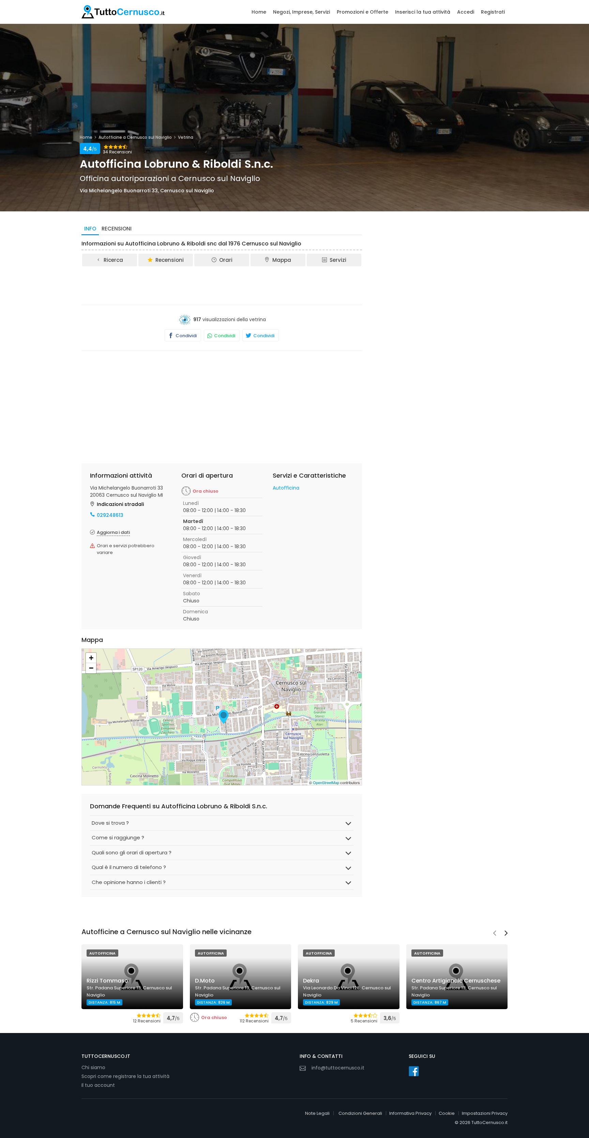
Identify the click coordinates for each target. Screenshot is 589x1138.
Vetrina (185, 137)
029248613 (110, 515)
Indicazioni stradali (120, 504)
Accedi (465, 12)
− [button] (91, 668)
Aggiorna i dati (113, 532)
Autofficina (286, 487)
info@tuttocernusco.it (338, 1067)
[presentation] (494, 934)
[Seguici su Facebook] (414, 1071)
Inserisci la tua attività (422, 12)
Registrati (493, 12)
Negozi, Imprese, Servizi (301, 12)
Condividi (186, 335)
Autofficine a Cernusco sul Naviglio (135, 137)
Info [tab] (90, 228)
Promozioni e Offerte (362, 12)
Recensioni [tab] (117, 228)
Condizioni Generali (360, 1113)
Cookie (447, 1113)
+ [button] (91, 658)
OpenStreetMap (326, 782)
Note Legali (317, 1113)
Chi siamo (93, 1067)
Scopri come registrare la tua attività (125, 1076)
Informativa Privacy (410, 1113)
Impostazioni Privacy (485, 1113)
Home (259, 12)
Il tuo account (98, 1085)
